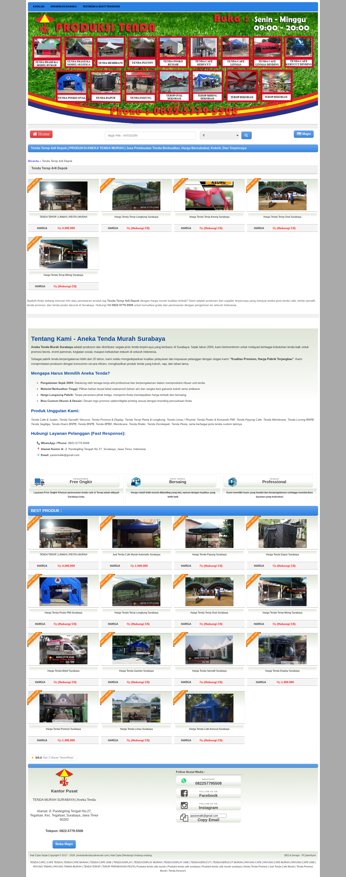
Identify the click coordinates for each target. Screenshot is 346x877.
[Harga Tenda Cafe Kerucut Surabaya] (209, 721)
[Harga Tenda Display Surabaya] (282, 663)
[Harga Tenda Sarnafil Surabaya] (209, 663)
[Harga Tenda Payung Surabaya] (209, 547)
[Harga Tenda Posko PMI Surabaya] (63, 605)
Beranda (33, 161)
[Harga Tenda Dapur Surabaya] (282, 547)
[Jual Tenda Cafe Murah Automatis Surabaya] (136, 547)
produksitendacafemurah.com (92, 855)
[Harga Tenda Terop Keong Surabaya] (209, 209)
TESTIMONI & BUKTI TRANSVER (101, 6)
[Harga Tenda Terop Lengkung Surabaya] (136, 209)
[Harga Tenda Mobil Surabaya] (63, 663)
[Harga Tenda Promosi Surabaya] (63, 721)
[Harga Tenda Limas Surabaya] (136, 721)
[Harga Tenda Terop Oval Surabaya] (282, 209)
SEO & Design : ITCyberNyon (300, 855)
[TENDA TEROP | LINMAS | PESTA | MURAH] (63, 209)
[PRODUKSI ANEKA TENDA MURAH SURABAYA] (173, 122)
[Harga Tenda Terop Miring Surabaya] (63, 267)
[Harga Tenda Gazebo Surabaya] (136, 663)
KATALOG (38, 6)
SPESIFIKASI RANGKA (63, 6)
